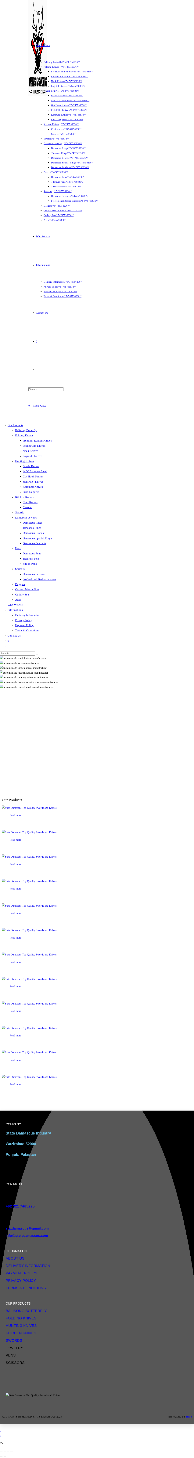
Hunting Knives (24, 461)
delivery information (28, 1266)
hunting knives (21, 1326)
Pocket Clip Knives (34, 445)
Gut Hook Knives (33, 476)
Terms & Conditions (27, 630)
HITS (189, 1416)
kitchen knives (21, 1333)
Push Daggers (31, 491)
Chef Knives (30, 502)
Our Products (15, 425)
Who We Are (15, 604)
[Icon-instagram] (91, 1416)
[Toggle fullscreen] (4, 1451)
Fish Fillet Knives (33, 481)
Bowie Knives (31, 466)
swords (14, 1340)
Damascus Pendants (34, 543)
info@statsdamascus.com (27, 1236)
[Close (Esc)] (11, 1451)
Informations (15, 609)
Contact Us (14, 635)
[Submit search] (37, 654)
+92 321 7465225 (20, 1206)
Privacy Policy (23, 620)
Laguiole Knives (32, 455)
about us (15, 1258)
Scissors (20, 568)
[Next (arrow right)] (4, 1456)
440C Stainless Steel (35, 471)
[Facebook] (80, 1416)
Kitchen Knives (24, 497)
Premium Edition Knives (37, 440)
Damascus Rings (32, 522)
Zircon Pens (30, 563)
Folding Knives (24, 435)
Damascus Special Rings (37, 538)
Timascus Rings (32, 527)
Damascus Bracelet (34, 532)
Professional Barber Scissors (39, 579)
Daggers (20, 584)
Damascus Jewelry (26, 517)
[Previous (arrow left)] (1, 1456)
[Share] (8, 1451)
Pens (18, 548)
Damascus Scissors (34, 574)
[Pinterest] (113, 1416)
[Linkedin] (102, 1416)
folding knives (21, 1318)
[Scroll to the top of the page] (1, 1426)
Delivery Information (27, 615)
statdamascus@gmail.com (27, 1228)
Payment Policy (24, 625)
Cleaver (27, 507)
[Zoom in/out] (1, 1451)
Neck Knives (30, 450)
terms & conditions (26, 1288)
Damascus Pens (32, 553)
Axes (18, 599)
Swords (19, 512)
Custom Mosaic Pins (27, 589)
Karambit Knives (33, 486)
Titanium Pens (31, 558)
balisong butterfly (26, 1311)
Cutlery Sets (22, 594)
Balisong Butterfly (26, 430)
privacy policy (21, 1281)
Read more (15, 815)
